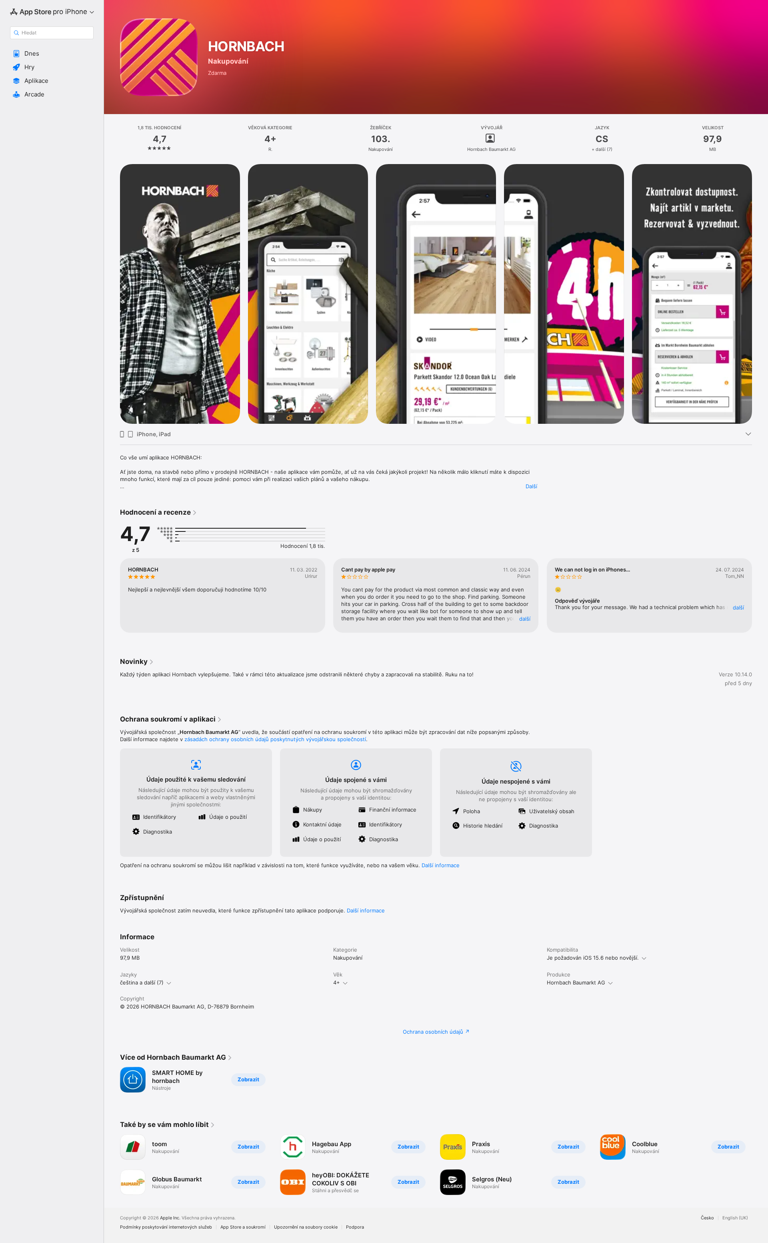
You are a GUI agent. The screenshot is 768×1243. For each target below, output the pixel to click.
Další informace (441, 865)
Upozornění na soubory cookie (306, 1227)
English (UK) (735, 1218)
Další (531, 486)
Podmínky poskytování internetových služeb (166, 1227)
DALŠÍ (525, 618)
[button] (51, 54)
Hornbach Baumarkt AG (576, 982)
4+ (336, 982)
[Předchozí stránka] (112, 294)
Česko (707, 1218)
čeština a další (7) (142, 982)
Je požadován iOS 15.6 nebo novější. (593, 957)
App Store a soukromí (243, 1227)
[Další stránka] (760, 294)
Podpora (355, 1227)
